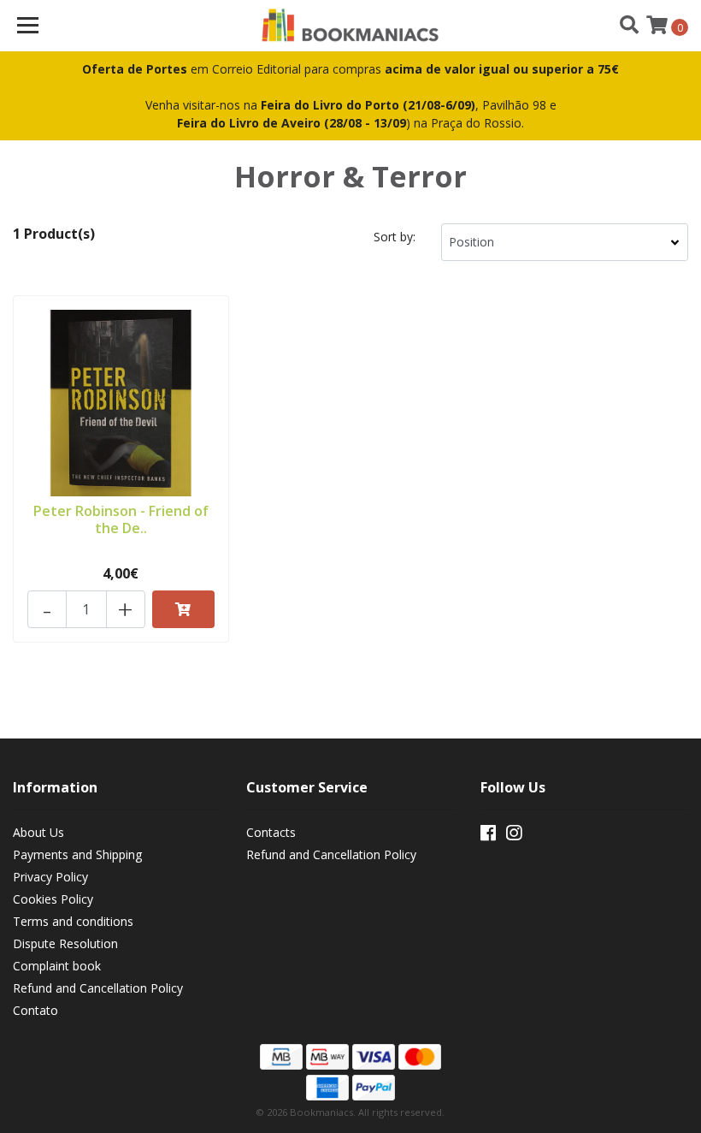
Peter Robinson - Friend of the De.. (121, 519)
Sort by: (394, 236)
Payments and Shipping (77, 854)
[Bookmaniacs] (351, 25)
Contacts (271, 832)
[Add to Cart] (183, 609)
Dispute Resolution (65, 943)
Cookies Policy (53, 899)
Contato (35, 1010)
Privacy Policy (50, 877)
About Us (38, 832)
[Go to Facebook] (488, 836)
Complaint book (57, 966)
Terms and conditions (73, 921)
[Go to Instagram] (513, 836)
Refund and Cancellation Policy (98, 988)
